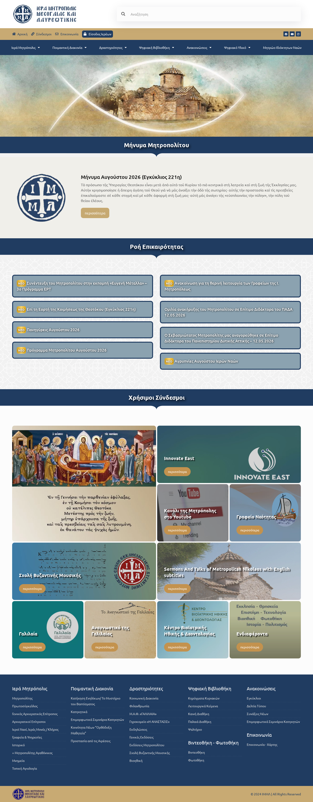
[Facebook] (285, 33)
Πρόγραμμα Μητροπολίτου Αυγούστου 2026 (62, 350)
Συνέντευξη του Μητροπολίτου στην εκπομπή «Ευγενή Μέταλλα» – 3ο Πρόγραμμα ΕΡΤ (82, 286)
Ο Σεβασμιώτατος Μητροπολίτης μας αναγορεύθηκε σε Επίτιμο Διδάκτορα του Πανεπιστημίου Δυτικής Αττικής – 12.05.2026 (221, 338)
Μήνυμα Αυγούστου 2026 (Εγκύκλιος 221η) (131, 177)
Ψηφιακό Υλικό (235, 47)
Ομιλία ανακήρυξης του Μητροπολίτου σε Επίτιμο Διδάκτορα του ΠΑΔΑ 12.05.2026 (229, 312)
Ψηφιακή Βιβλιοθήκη (154, 47)
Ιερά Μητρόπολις (23, 47)
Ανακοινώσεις (197, 47)
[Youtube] (292, 33)
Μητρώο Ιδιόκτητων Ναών (282, 47)
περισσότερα (95, 213)
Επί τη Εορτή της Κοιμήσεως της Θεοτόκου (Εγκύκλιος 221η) (77, 309)
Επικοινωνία (259, 735)
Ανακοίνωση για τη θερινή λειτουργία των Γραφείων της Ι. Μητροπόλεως (222, 286)
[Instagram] (298, 33)
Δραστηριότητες (110, 47)
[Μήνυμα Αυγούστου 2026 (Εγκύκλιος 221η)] (41, 197)
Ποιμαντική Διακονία (67, 47)
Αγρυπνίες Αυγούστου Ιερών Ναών (202, 361)
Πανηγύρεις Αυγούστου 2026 (49, 329)
